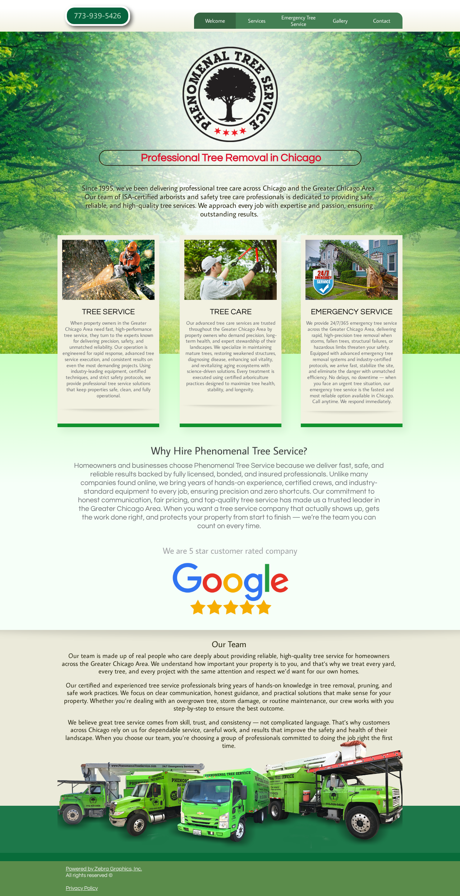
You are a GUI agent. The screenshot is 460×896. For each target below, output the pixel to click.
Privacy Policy (82, 888)
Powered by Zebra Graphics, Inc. (104, 869)
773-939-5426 (97, 15)
